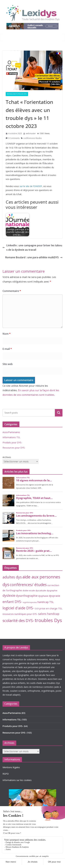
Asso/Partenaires (11, 432)
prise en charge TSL (50, 608)
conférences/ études (32, 138)
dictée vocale (29, 590)
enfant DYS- (12, 601)
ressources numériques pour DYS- (20, 613)
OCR (37, 608)
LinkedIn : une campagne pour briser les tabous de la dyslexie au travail (34, 248)
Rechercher (58, 412)
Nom (7, 333)
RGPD (6, 773)
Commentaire (12, 291)
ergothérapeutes (30, 602)
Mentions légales (11, 767)
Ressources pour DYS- (17, 94)
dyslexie (9, 595)
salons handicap (48, 614)
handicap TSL (45, 602)
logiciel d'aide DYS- (18, 607)
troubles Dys (48, 620)
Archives (7, 457)
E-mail (7, 349)
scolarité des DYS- (18, 620)
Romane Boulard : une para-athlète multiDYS (32, 257)
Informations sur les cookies (17, 780)
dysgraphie (52, 590)
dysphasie (43, 595)
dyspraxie (54, 595)
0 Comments (14, 138)
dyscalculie (40, 590)
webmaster (31, 133)
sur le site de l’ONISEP (31, 186)
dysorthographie (27, 595)
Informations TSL (11, 437)
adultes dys (12, 577)
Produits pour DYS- (12, 442)
